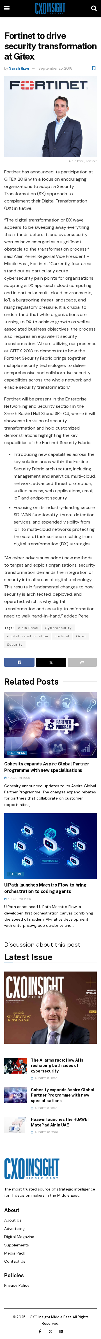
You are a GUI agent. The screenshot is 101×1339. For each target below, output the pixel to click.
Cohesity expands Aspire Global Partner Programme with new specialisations (63, 1095)
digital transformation (27, 636)
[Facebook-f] (40, 1331)
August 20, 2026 (19, 899)
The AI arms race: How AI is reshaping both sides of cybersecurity (57, 1065)
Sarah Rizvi (19, 68)
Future (15, 874)
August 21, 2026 (18, 778)
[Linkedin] (61, 1331)
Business (17, 753)
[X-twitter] (50, 1331)
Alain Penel (28, 628)
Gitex (81, 636)
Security (15, 644)
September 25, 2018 (55, 68)
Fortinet (62, 636)
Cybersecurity (58, 628)
